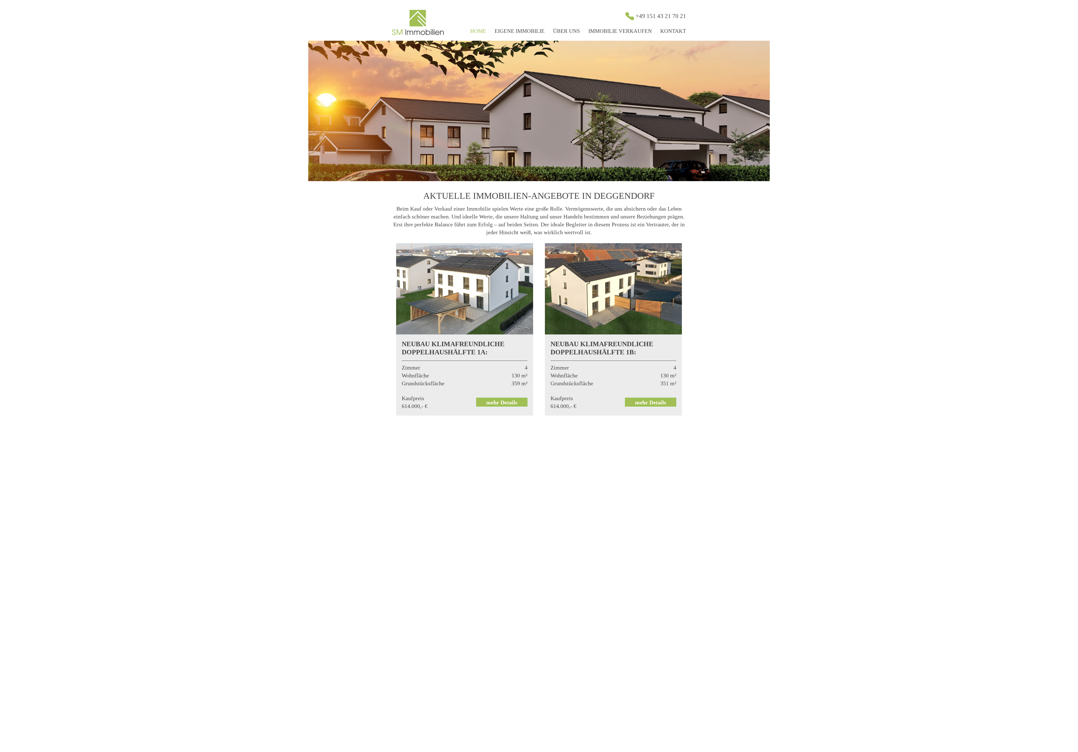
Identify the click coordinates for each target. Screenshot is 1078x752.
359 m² (519, 383)
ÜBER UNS (566, 31)
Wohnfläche (415, 375)
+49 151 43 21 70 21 (661, 16)
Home (478, 31)
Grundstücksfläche (423, 383)
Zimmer (411, 367)
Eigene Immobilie (520, 31)
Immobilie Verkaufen (620, 31)
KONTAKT (673, 31)
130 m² (519, 375)
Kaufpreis (413, 398)
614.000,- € (415, 406)
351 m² (668, 383)
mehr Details (501, 402)
